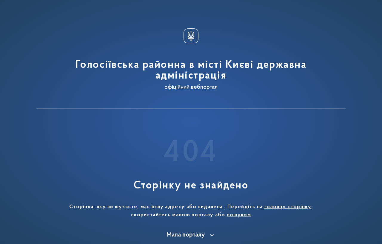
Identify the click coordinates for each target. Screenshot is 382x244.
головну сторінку (287, 207)
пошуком (239, 215)
